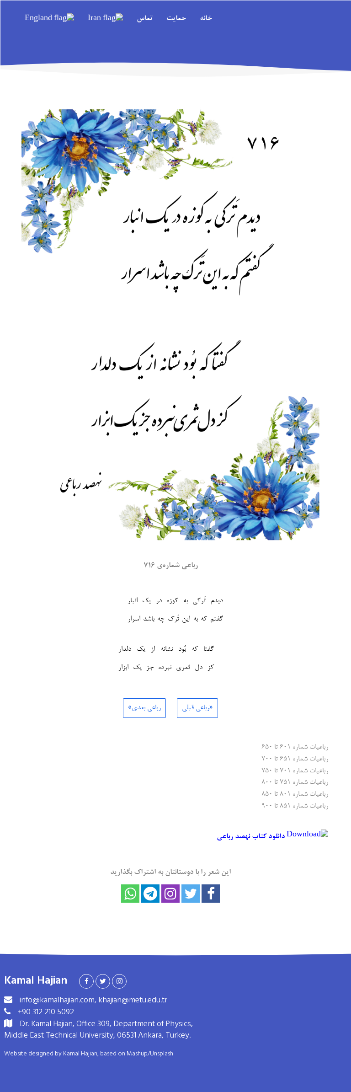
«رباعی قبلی (197, 708)
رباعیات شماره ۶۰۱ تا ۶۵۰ (294, 746)
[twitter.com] (103, 981)
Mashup (137, 1054)
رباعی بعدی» (144, 708)
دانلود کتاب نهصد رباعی (252, 837)
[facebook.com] (86, 981)
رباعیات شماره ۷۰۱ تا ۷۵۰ (294, 770)
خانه (206, 19)
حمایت (176, 19)
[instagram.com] (119, 981)
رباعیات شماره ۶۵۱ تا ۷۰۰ (294, 758)
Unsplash (161, 1054)
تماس (145, 19)
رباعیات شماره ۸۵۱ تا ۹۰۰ (294, 805)
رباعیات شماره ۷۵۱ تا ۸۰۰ (294, 782)
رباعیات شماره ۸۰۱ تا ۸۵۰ (294, 793)
